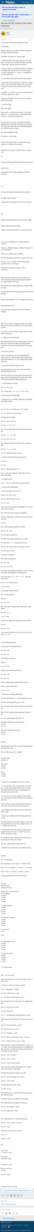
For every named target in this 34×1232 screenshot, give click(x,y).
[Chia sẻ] (30, 39)
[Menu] (2, 2)
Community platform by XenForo (16, 1230)
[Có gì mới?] (32, 2)
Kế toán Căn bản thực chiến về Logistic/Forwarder (13, 8)
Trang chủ (4, 1227)
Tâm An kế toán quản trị (9, 1204)
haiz (3, 28)
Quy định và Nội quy (7, 1225)
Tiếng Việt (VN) (7, 1222)
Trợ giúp (25, 1225)
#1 (32, 39)
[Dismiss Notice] (31, 7)
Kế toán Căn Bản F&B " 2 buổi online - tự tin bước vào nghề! (16, 16)
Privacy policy (18, 1225)
